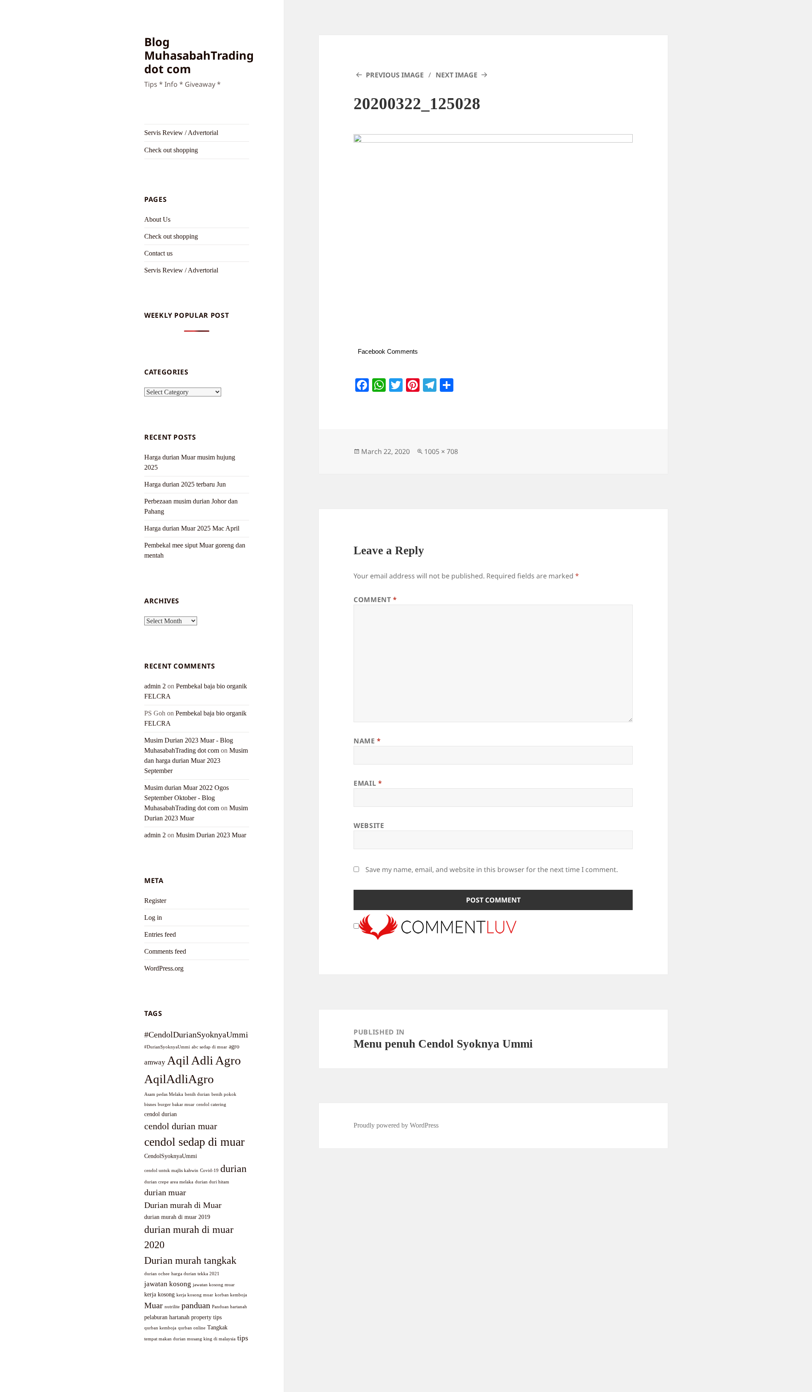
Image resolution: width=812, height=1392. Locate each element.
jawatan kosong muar (214, 1284)
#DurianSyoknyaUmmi (167, 1047)
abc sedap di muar (209, 1047)
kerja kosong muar (194, 1295)
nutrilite (172, 1306)
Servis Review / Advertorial (181, 132)
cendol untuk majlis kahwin (171, 1170)
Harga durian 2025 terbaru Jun (185, 484)
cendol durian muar (180, 1126)
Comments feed (165, 951)
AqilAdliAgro (179, 1079)
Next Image (456, 75)
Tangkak (217, 1327)
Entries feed (160, 934)
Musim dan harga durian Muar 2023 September (196, 760)
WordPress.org (164, 968)
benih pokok (223, 1094)
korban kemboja (231, 1295)
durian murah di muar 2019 (177, 1216)
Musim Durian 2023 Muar (211, 835)
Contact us (158, 253)
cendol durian (160, 1114)
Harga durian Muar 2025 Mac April (191, 528)
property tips (206, 1317)
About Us (157, 219)
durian (233, 1168)
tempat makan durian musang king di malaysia (190, 1339)
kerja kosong (159, 1294)
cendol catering (211, 1104)
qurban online (192, 1328)
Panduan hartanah (229, 1306)
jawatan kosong (167, 1283)
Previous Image (395, 75)
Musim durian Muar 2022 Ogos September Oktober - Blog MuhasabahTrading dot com (186, 798)
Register (155, 900)
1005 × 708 (441, 451)
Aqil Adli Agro (204, 1060)
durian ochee (157, 1273)
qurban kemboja (160, 1328)
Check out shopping (171, 150)
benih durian (197, 1094)
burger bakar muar (176, 1104)
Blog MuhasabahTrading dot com (199, 55)
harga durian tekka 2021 (195, 1273)
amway (154, 1062)
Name (367, 741)
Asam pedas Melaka (163, 1094)
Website (369, 825)
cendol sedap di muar (194, 1141)
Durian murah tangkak (190, 1260)
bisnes (150, 1104)
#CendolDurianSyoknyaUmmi (196, 1034)
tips (242, 1338)
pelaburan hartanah (166, 1317)
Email (368, 783)
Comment (375, 599)
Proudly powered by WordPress (396, 1125)
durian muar (165, 1192)
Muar (153, 1305)
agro (234, 1046)
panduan (195, 1305)
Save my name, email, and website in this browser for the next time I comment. (491, 869)
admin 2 (155, 686)
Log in (153, 917)
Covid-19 (209, 1170)
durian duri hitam (212, 1182)
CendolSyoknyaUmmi (170, 1156)
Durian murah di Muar (183, 1205)
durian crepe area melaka (168, 1182)
